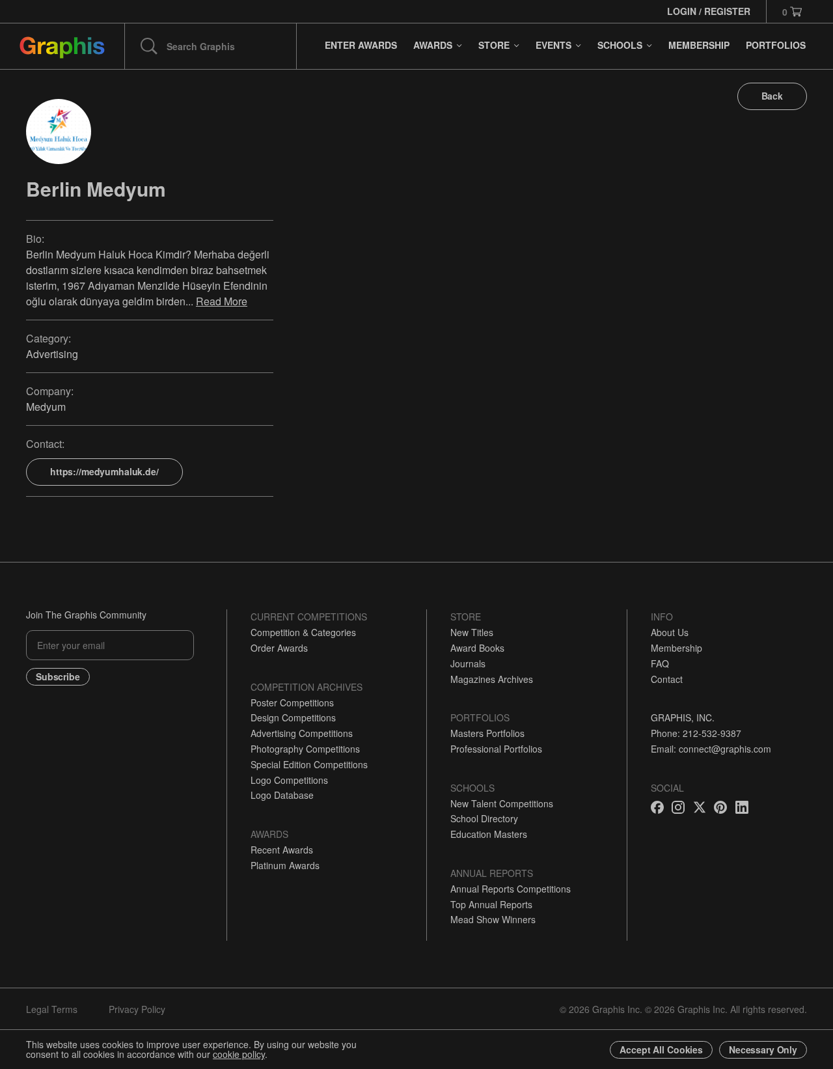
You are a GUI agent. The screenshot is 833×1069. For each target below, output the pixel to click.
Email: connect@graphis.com (711, 748)
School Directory (484, 818)
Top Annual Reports (491, 904)
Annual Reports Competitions (510, 888)
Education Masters (488, 833)
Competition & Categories (303, 632)
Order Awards (279, 647)
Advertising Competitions (302, 733)
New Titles (471, 632)
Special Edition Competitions (309, 764)
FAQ (660, 663)
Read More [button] (221, 301)
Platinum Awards (285, 865)
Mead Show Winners (493, 919)
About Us (670, 632)
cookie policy (239, 1054)
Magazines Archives (491, 679)
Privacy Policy (137, 1009)
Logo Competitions (289, 779)
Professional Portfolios (496, 748)
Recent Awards (282, 849)
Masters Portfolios (487, 733)
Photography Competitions (305, 748)
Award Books (477, 647)
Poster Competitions (292, 702)
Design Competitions (293, 717)
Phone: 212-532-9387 (696, 733)
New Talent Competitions (501, 803)
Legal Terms (51, 1009)
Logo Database (282, 794)
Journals (467, 663)
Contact (667, 679)
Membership (676, 647)
